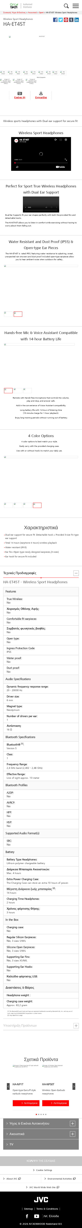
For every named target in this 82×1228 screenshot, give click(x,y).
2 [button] (38, 1114)
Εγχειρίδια (41, 97)
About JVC (11, 1178)
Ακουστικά (32, 12)
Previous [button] (8, 1086)
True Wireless (14, 599)
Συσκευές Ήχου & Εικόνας (14, 12)
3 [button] (41, 1114)
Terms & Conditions (47, 1208)
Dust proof (13, 668)
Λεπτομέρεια (30, 1103)
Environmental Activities (60, 1178)
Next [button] (73, 1086)
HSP (9, 822)
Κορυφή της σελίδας (41, 1161)
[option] (27, 1088)
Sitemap (28, 1208)
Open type (13, 638)
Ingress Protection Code (20, 648)
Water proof (14, 658)
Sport (41, 12)
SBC (9, 840)
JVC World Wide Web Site (42, 1187)
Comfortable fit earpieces (21, 618)
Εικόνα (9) (19, 97)
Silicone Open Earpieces (21, 947)
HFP (9, 812)
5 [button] (45, 1114)
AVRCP (10, 802)
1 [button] (36, 1114)
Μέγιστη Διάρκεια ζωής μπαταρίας (29, 889)
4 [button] (43, 1114)
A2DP (10, 792)
